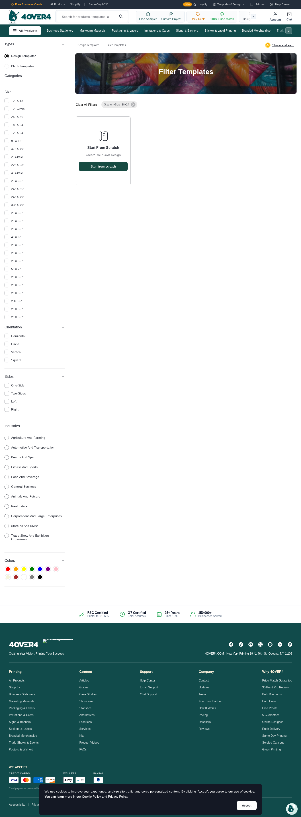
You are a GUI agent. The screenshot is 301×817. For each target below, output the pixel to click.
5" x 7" (16, 269)
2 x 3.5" (16, 301)
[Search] (120, 16)
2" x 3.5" (17, 181)
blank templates (22, 66)
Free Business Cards (28, 4)
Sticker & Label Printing (220, 30)
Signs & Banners (187, 30)
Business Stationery (60, 30)
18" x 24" (17, 125)
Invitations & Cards (157, 30)
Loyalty (196, 4)
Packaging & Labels (125, 30)
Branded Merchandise (256, 30)
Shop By (75, 4)
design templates (23, 56)
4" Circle (17, 173)
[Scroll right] (253, 16)
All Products (57, 4)
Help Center (282, 4)
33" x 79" (17, 205)
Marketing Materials (92, 30)
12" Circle (18, 109)
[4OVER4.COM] (30, 16)
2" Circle (17, 157)
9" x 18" (17, 141)
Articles (260, 4)
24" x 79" (17, 197)
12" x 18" (17, 101)
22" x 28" (17, 165)
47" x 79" (17, 149)
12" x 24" (17, 133)
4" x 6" (16, 237)
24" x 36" (17, 117)
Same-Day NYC (98, 4)
